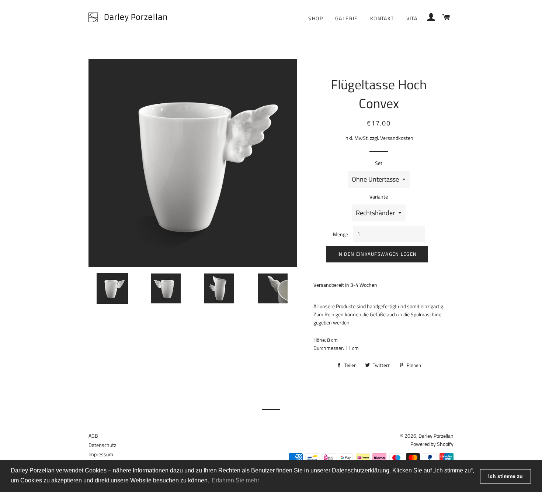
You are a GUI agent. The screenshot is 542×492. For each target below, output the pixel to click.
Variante (378, 196)
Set (378, 163)
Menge (340, 234)
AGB (93, 436)
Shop (315, 18)
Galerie (346, 18)
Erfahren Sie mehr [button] (235, 480)
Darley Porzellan (436, 436)
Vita (412, 18)
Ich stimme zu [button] (505, 476)
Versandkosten (396, 138)
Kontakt (382, 18)
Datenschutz (102, 445)
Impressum (100, 454)
